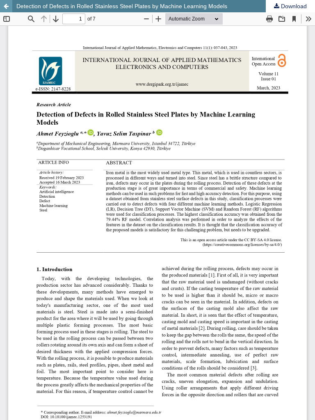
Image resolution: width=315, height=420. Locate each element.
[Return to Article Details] (6, 6)
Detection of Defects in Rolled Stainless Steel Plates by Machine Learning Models (121, 6)
